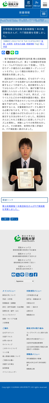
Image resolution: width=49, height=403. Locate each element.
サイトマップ (7, 344)
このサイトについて (9, 348)
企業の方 (30, 311)
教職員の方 (31, 315)
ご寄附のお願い (8, 360)
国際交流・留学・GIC (10, 311)
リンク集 (5, 352)
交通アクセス (7, 336)
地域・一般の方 (32, 307)
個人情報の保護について (11, 356)
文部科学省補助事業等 (35, 343)
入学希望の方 (31, 295)
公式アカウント (8, 332)
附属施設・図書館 (9, 303)
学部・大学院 (7, 299)
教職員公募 (31, 369)
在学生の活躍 (33, 19)
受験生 (35, 6)
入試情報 (5, 322)
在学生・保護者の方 (34, 299)
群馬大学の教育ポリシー (36, 339)
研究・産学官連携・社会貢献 (13, 307)
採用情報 (5, 368)
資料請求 (28, 6)
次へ (13, 219)
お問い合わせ (7, 340)
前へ (6, 219)
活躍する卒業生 (8, 364)
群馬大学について (9, 295)
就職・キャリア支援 (9, 319)
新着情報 (41, 19)
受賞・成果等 (23, 19)
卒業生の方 (31, 303)
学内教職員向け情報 (34, 358)
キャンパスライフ (9, 315)
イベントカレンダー (9, 372)
